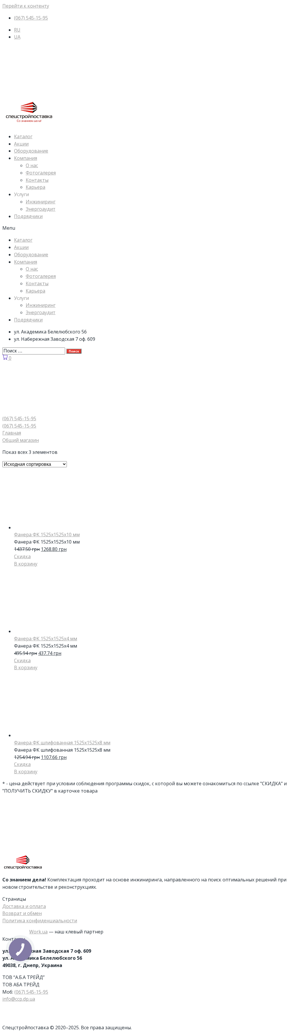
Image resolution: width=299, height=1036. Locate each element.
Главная (11, 433)
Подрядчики (28, 216)
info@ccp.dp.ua (18, 999)
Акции (21, 144)
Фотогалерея (41, 173)
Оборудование (31, 151)
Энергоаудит (40, 209)
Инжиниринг (40, 201)
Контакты (37, 180)
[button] (149, 228)
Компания (25, 158)
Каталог (23, 136)
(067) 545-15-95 (31, 992)
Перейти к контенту (25, 6)
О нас (32, 165)
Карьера (35, 187)
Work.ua (38, 931)
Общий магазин (20, 440)
